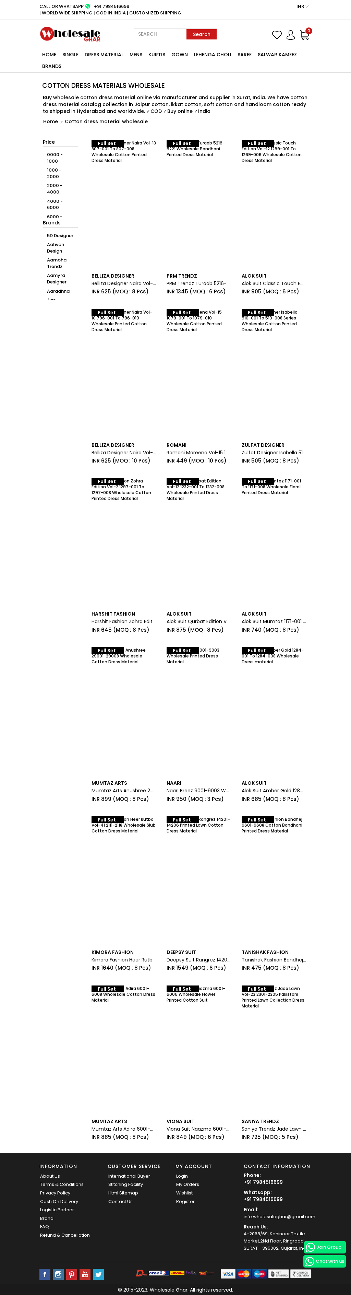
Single (70, 54)
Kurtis (156, 54)
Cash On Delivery (59, 1201)
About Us (50, 1176)
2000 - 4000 (54, 188)
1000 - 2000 (54, 173)
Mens (136, 54)
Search (201, 34)
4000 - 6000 (55, 204)
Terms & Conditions (62, 1184)
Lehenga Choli (212, 54)
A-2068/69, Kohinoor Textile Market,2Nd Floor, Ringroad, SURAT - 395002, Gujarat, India (277, 1240)
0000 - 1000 (55, 157)
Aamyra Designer (56, 278)
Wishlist (184, 1193)
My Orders (187, 1184)
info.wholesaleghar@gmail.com (279, 1216)
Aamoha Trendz (56, 263)
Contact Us (120, 1201)
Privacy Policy (55, 1193)
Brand (46, 1218)
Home (49, 54)
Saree (245, 54)
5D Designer (60, 235)
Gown (179, 54)
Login (182, 1176)
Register (185, 1201)
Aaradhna (58, 291)
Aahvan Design (55, 247)
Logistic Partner (57, 1209)
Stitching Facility (125, 1184)
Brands (51, 66)
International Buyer (129, 1176)
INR (300, 6)
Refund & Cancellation (65, 1235)
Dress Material (104, 54)
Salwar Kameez (277, 54)
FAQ (44, 1226)
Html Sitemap (123, 1193)
